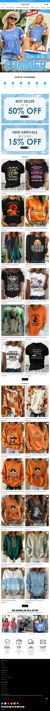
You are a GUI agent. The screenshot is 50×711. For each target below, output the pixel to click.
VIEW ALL (25, 379)
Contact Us (3, 665)
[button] (2, 4)
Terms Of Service (4, 674)
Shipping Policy (4, 684)
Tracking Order (4, 691)
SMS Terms (3, 679)
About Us (3, 662)
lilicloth (4, 709)
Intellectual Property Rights (6, 677)
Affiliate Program (4, 667)
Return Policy (3, 686)
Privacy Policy (3, 672)
